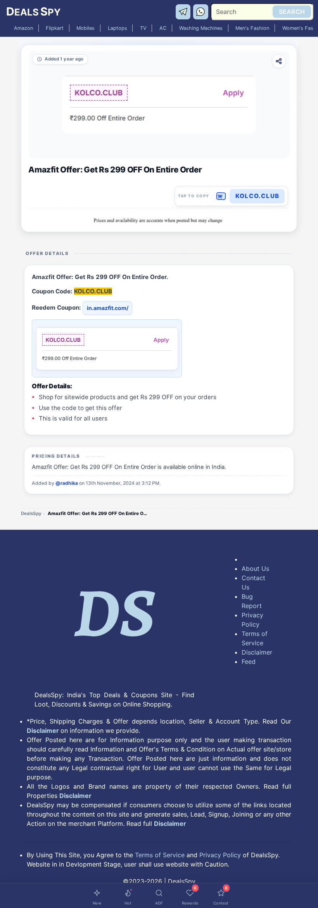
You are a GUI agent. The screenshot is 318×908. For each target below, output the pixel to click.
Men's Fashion (252, 28)
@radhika (66, 483)
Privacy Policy (252, 619)
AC (162, 28)
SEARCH (292, 12)
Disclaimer (256, 652)
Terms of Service (255, 638)
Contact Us (253, 582)
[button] (232, 196)
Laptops (117, 28)
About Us (255, 568)
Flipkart (55, 28)
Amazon (23, 28)
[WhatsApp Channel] (201, 11)
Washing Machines (201, 28)
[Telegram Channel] (184, 11)
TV (143, 28)
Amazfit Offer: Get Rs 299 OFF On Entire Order (98, 513)
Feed (249, 661)
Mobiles (85, 28)
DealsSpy (31, 513)
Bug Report (252, 601)
